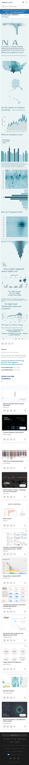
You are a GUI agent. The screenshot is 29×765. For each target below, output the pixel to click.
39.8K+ (23, 600)
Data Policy (8, 748)
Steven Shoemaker (7, 693)
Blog (8, 739)
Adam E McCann (7, 664)
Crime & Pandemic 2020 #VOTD (13, 432)
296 (12, 343)
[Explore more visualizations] (23, 2)
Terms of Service (10, 745)
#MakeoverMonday (17, 364)
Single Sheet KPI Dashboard (12, 662)
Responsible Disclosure (18, 748)
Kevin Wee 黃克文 (7, 608)
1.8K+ (14, 554)
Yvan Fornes (6, 493)
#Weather (12, 360)
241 (14, 525)
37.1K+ (23, 571)
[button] (10, 758)
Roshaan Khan (6, 578)
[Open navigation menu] (26, 2)
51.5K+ (23, 485)
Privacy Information (21, 745)
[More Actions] (26, 15)
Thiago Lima (6, 407)
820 (14, 496)
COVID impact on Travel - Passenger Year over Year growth (14, 490)
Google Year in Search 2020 (12, 576)
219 (14, 468)
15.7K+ (23, 629)
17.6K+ (23, 456)
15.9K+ (23, 514)
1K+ (14, 611)
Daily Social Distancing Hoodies (13, 461)
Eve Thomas (5, 16)
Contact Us (17, 742)
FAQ (11, 739)
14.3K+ (23, 428)
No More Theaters (8, 691)
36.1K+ (23, 715)
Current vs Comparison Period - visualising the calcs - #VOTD (13, 548)
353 (14, 697)
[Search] (3, 6)
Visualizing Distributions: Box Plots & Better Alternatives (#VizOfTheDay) (14, 605)
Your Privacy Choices (15, 754)
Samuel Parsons (7, 723)
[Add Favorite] (25, 410)
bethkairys (5, 551)
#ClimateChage (19, 360)
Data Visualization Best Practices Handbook (13, 404)
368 (14, 640)
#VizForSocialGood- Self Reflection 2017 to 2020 (14, 720)
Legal (3, 745)
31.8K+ (23, 399)
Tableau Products (21, 739)
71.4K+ (23, 543)
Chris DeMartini (6, 463)
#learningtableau (13, 362)
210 (14, 439)
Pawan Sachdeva (7, 434)
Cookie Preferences (17, 751)
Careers (11, 742)
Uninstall (8, 751)
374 (14, 669)
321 (14, 582)
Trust (4, 739)
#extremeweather (6, 364)
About (14, 739)
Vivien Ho (5, 520)
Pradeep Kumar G (7, 637)
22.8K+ (23, 657)
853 (14, 726)
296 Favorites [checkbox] (6, 352)
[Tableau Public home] (7, 2)
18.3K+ (23, 686)
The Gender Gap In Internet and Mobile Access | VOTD (13, 634)
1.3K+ (14, 410)
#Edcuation (4, 362)
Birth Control (7, 518)
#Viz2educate (5, 360)
